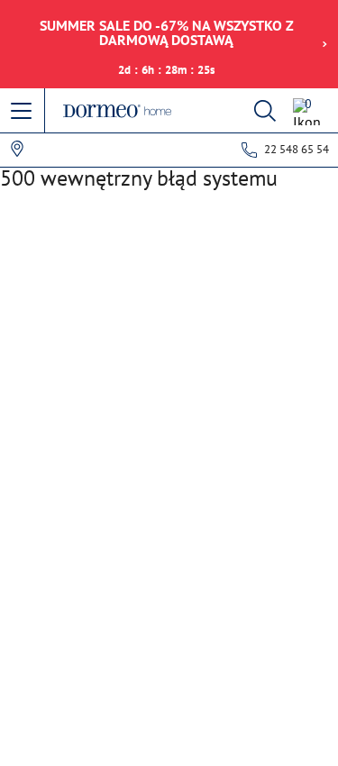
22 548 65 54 (296, 149)
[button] (22, 111)
